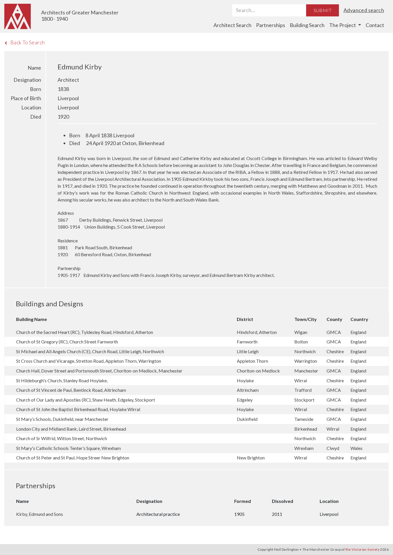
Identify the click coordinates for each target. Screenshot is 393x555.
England (358, 332)
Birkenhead (306, 429)
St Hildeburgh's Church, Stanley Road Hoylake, (62, 380)
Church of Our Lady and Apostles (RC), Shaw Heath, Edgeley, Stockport (85, 399)
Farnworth (247, 341)
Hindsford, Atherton (257, 332)
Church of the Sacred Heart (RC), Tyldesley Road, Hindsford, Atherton (84, 332)
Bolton (301, 341)
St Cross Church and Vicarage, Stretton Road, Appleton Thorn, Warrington (88, 361)
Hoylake (246, 380)
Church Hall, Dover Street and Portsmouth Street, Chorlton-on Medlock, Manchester (99, 370)
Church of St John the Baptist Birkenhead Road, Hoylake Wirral (78, 409)
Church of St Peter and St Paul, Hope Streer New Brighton (72, 457)
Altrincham (248, 390)
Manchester (306, 370)
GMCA (334, 332)
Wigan (301, 332)
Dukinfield (247, 419)
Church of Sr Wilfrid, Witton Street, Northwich (61, 438)
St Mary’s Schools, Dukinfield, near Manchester (62, 419)
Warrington (306, 361)
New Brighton (251, 457)
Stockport (304, 399)
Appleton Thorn (253, 361)
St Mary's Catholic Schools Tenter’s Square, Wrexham (68, 448)
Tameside (304, 419)
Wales (356, 448)
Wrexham (304, 448)
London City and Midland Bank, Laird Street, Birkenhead (71, 429)
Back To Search (27, 42)
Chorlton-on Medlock (259, 370)
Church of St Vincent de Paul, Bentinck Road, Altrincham (71, 390)
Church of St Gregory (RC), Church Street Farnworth (67, 341)
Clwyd (333, 448)
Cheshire (336, 351)
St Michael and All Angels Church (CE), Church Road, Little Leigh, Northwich (90, 351)
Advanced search (364, 10)
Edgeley (245, 399)
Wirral (301, 380)
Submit (322, 10)
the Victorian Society (362, 549)
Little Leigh (248, 351)
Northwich (305, 351)
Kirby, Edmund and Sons (39, 514)
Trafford (303, 390)
